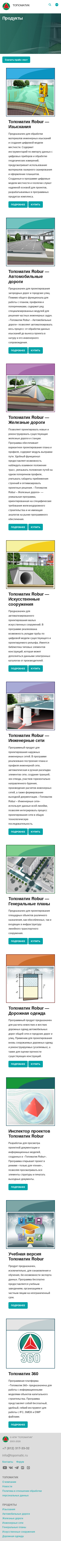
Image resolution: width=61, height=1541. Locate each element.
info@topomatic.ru (15, 1455)
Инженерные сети (12, 1522)
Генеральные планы (14, 1527)
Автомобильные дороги (16, 1513)
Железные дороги (12, 1518)
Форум (20, 1461)
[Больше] (57, 5)
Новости (7, 1486)
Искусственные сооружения (18, 1531)
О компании (9, 1482)
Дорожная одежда (13, 1536)
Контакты (7, 1461)
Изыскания (8, 1509)
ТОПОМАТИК (21, 5)
